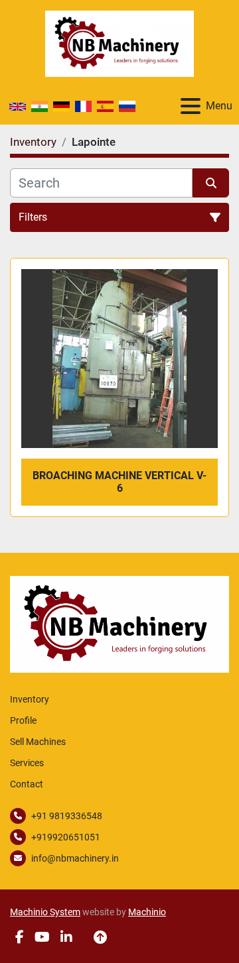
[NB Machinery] (119, 623)
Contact (26, 784)
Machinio (147, 912)
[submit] (211, 183)
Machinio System (45, 912)
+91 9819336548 (66, 816)
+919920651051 (65, 837)
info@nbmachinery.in (75, 858)
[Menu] (190, 106)
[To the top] (100, 937)
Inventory (29, 699)
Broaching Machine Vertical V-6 (119, 481)
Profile (23, 720)
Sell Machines (38, 741)
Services (27, 763)
